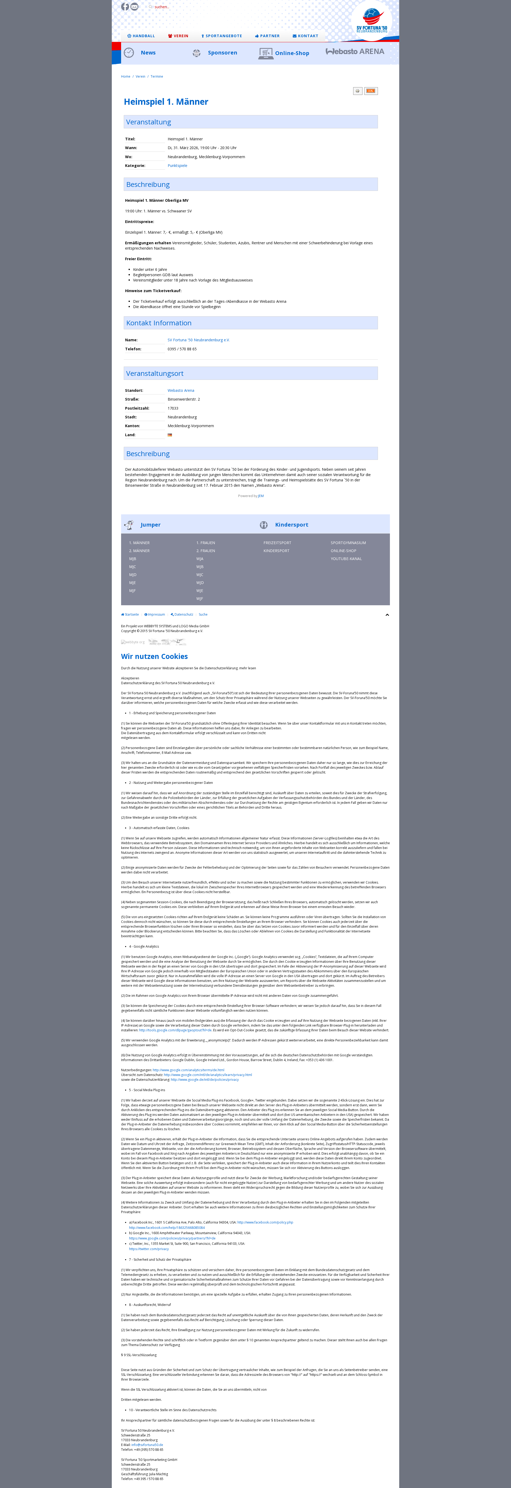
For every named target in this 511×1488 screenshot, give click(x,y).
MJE (132, 582)
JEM (261, 496)
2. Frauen (205, 550)
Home (125, 76)
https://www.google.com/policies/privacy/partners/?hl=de (172, 1238)
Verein (180, 35)
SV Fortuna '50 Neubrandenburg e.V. (199, 339)
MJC (132, 566)
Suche (203, 614)
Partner (269, 35)
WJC (199, 574)
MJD (133, 574)
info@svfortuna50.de (147, 1445)
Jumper (150, 524)
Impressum (156, 614)
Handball (143, 35)
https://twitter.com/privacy (149, 1249)
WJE (199, 590)
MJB (132, 558)
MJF (132, 590)
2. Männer (139, 550)
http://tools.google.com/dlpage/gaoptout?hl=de (175, 1030)
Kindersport (291, 524)
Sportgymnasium (348, 542)
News (147, 52)
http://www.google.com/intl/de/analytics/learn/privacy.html (208, 1075)
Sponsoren (222, 52)
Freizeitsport (277, 542)
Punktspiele (177, 165)
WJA (199, 558)
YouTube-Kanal (346, 558)
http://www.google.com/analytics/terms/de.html (188, 1070)
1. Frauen (205, 542)
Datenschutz (183, 614)
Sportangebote (223, 35)
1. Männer (139, 542)
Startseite (131, 614)
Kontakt (308, 35)
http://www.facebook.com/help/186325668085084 (167, 1227)
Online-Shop (292, 53)
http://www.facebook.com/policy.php (265, 1222)
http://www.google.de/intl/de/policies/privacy (205, 1079)
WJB (200, 566)
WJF (199, 598)
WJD (200, 582)
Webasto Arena (181, 390)
